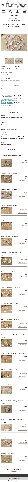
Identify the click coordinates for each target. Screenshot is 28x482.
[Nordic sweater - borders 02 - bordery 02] (7, 226)
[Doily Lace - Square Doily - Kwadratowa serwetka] (7, 427)
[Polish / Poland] (14, 18)
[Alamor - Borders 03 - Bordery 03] (7, 374)
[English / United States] (14, 20)
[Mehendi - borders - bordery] (7, 195)
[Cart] (24, 11)
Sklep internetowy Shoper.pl (14, 480)
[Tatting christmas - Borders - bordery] (7, 277)
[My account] (17, 11)
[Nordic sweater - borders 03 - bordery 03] (7, 359)
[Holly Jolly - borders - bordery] (7, 309)
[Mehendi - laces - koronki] (7, 459)
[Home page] (14, 5)
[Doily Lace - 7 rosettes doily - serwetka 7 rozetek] (7, 409)
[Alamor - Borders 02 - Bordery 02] (7, 293)
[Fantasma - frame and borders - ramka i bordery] (7, 343)
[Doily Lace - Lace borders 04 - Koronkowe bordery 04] (7, 163)
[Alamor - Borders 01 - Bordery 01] (7, 324)
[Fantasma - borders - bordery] (7, 179)
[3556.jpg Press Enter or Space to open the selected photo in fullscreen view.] (14, 42)
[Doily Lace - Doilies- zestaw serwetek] (7, 390)
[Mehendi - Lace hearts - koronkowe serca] (7, 443)
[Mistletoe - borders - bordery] (7, 210)
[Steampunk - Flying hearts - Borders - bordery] (7, 261)
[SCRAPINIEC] (7, 101)
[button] (3, 12)
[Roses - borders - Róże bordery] (7, 242)
